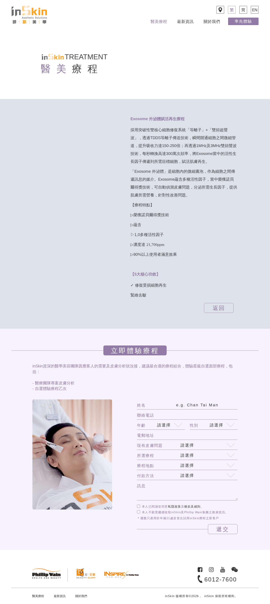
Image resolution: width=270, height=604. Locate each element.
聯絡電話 (145, 415)
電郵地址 (145, 435)
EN (254, 10)
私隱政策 (174, 506)
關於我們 (212, 22)
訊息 (141, 486)
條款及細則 (192, 506)
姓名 (141, 405)
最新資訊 (185, 22)
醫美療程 (159, 22)
